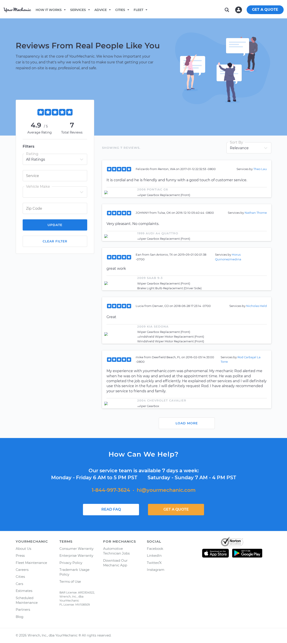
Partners (23, 609)
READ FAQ (111, 509)
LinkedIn (154, 555)
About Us (23, 548)
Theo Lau (260, 169)
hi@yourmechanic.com (166, 490)
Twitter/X (154, 563)
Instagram (155, 569)
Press (20, 555)
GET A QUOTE (265, 9)
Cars (19, 584)
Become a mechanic (170, 10)
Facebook (155, 548)
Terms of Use (70, 581)
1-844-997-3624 (111, 490)
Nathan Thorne (256, 212)
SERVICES (78, 10)
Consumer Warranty (76, 548)
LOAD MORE (187, 423)
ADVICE (100, 10)
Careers (22, 569)
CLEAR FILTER (55, 241)
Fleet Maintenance (31, 563)
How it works (49, 10)
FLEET (138, 10)
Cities (120, 10)
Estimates (24, 591)
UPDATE (55, 225)
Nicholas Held (256, 306)
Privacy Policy (70, 563)
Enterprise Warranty (76, 555)
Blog (19, 617)
